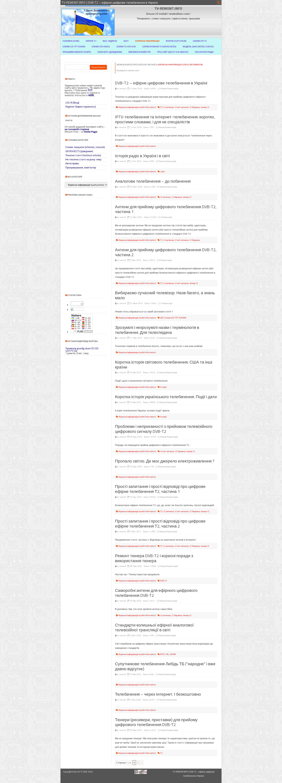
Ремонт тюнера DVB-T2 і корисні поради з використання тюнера (154, 558)
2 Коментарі (166, 217)
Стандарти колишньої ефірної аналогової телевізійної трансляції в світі (154, 627)
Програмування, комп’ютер (80, 167)
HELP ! (126, 40)
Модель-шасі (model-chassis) (198, 46)
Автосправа (72, 163)
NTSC (162, 654)
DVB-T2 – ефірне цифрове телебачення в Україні (161, 83)
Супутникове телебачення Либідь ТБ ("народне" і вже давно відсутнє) (165, 666)
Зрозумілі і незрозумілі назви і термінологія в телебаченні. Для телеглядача (157, 329)
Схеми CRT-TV (200, 40)
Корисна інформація (147, 40)
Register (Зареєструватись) (80, 107)
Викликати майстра (140, 51)
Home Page (90, 132)
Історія (163, 386)
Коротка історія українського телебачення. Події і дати (166, 396)
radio (162, 171)
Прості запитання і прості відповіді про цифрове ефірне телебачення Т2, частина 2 (160, 523)
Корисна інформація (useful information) (137, 107)
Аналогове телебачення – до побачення (153, 181)
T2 (161, 107)
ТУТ (90, 90)
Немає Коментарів (169, 88)
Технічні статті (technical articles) (83, 155)
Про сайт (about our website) (172, 51)
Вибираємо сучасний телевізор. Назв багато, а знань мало (165, 295)
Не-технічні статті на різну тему (83, 159)
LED (161, 317)
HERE (91, 95)
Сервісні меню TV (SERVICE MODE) (159, 46)
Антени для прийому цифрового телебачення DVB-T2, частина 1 (165, 209)
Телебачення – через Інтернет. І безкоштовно (158, 694)
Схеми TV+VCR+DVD (126, 46)
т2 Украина (194, 107)
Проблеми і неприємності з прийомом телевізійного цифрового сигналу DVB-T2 (163, 428)
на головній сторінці (77, 129)
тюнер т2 (205, 107)
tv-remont (121, 88)
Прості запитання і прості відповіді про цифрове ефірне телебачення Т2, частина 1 (160, 488)
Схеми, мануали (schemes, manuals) (85, 147)
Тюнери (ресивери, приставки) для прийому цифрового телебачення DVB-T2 (156, 722)
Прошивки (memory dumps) (77, 51)
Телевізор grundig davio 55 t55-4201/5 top (82, 349)
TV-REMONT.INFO (168, 8)
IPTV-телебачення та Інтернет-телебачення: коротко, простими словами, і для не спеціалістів (165, 119)
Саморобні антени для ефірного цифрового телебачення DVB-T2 (156, 592)
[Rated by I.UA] (77, 310)
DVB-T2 (163, 580)
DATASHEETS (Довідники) (110, 51)
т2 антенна (168, 107)
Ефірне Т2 (91, 40)
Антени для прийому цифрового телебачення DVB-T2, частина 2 (165, 252)
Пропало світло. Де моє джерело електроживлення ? (164, 461)
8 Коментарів (165, 260)
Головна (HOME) (71, 40)
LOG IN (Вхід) (72, 103)
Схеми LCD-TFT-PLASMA (74, 46)
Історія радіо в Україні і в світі (142, 156)
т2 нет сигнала (181, 107)
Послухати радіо (204, 51)
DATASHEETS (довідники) (79, 151)
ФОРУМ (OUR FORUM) (176, 40)
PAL (167, 654)
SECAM (173, 654)
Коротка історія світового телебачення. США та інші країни (163, 364)
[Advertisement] (168, 27)
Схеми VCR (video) (101, 46)
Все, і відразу (110, 40)
